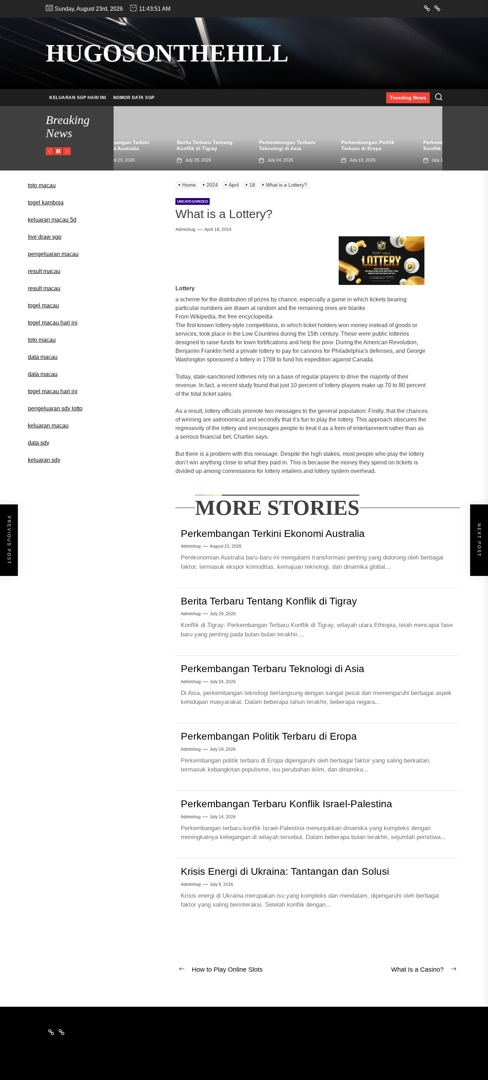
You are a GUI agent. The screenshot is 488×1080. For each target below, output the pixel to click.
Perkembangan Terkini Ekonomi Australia (273, 533)
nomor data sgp (134, 97)
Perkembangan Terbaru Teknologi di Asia (229, 145)
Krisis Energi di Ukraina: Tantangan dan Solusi (285, 871)
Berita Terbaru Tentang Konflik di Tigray (147, 145)
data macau (43, 374)
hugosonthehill (167, 53)
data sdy (38, 443)
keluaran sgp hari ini (77, 97)
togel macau (43, 305)
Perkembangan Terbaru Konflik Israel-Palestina (393, 145)
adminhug (185, 229)
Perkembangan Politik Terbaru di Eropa (310, 145)
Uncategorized (192, 201)
